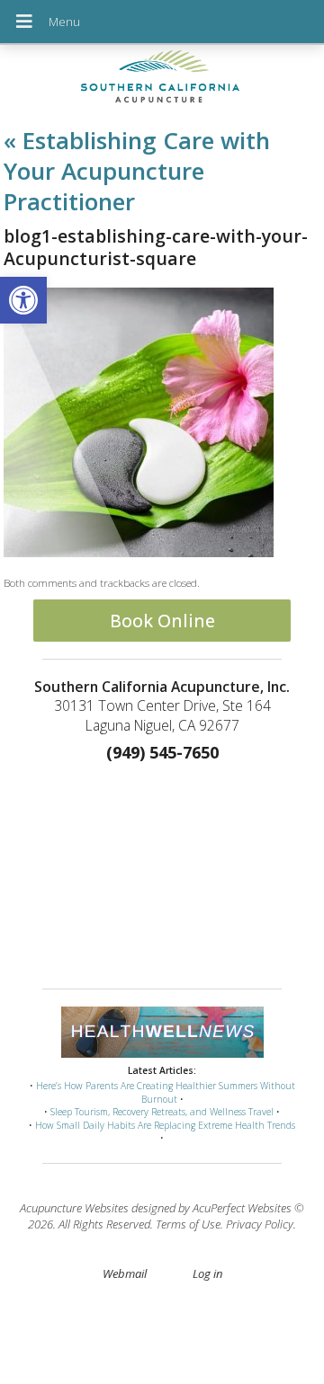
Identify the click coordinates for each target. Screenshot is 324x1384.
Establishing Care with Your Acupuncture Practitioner (137, 170)
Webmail (125, 1273)
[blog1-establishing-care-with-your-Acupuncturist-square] (139, 553)
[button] (23, 300)
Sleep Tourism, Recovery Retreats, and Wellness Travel (162, 1111)
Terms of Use (188, 1224)
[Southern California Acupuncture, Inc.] (162, 80)
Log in (207, 1273)
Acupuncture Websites (74, 1208)
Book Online (162, 620)
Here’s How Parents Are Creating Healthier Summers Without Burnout (165, 1092)
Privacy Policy (259, 1224)
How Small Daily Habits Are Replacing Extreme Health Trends (165, 1125)
